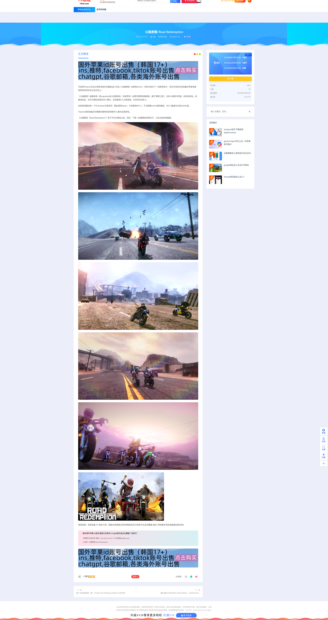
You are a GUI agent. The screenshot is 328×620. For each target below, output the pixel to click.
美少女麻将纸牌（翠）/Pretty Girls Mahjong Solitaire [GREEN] (100, 593)
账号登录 (187, 615)
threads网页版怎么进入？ (234, 177)
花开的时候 (101, 10)
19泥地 (85, 542)
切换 (323, 457)
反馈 (323, 441)
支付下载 (230, 79)
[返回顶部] (323, 463)
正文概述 (83, 54)
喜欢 (135, 577)
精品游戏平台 (85, 10)
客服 (323, 433)
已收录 (188, 37)
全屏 (323, 449)
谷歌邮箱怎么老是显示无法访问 (237, 153)
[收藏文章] (186, 577)
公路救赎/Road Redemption (98, 542)
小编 (85, 576)
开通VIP (169, 615)
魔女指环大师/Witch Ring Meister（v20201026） (180, 593)
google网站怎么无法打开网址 (236, 165)
